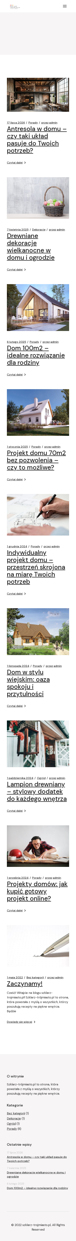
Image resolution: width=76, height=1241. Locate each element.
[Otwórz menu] (64, 6)
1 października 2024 (20, 778)
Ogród (41, 778)
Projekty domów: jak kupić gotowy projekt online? (37, 891)
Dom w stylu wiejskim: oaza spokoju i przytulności (28, 683)
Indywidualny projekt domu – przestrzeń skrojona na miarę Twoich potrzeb (36, 567)
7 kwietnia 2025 (18, 229)
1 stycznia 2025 (17, 447)
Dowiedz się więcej (19, 1022)
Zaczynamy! (25, 984)
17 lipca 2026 (16, 122)
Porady (33, 122)
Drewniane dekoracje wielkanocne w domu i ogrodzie (31, 247)
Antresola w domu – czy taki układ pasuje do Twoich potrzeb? (37, 140)
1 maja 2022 (15, 977)
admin (49, 122)
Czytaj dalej (15, 162)
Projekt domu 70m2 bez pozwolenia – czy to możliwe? (36, 460)
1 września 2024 (18, 878)
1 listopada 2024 (18, 666)
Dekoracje (38, 229)
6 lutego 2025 (16, 342)
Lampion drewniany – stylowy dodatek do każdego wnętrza (37, 791)
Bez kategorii (35, 977)
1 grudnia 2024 (17, 546)
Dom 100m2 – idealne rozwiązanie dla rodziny (36, 355)
